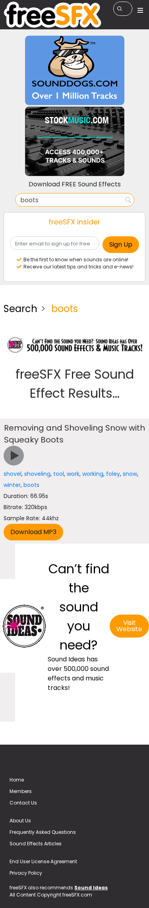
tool (58, 474)
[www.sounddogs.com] (74, 70)
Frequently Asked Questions (43, 832)
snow (130, 474)
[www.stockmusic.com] (74, 141)
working (92, 474)
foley (113, 474)
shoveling (37, 474)
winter (12, 485)
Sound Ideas (91, 887)
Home (17, 779)
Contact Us (23, 802)
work (73, 474)
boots (31, 485)
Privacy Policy (26, 873)
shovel (12, 474)
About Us (20, 820)
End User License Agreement (43, 861)
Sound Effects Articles (36, 843)
